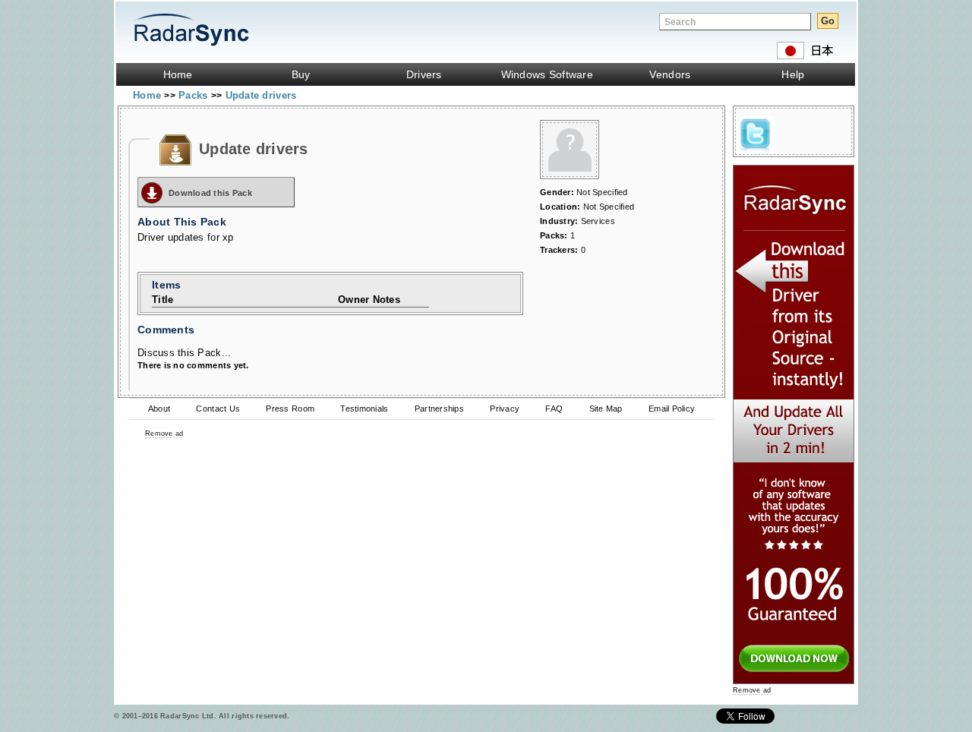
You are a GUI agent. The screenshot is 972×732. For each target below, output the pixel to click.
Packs (194, 95)
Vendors (669, 74)
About (159, 408)
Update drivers (261, 95)
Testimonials (364, 408)
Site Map (606, 408)
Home (178, 74)
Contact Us (218, 408)
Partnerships (439, 408)
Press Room (290, 408)
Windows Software (547, 74)
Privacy (504, 408)
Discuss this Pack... (184, 352)
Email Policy (672, 408)
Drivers (424, 74)
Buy (301, 74)
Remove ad (164, 433)
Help (792, 74)
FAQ (554, 408)
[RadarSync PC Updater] (793, 680)
